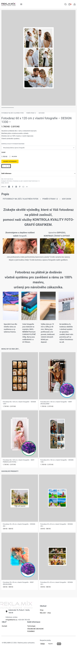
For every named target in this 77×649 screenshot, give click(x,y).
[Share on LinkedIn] (16, 187)
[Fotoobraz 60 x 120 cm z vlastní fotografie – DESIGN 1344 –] (19, 375)
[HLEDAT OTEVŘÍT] (65, 4)
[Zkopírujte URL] (27, 187)
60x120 (7, 183)
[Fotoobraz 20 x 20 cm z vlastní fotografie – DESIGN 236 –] (57, 498)
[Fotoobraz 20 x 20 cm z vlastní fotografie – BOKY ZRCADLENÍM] (19, 556)
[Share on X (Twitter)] (9, 187)
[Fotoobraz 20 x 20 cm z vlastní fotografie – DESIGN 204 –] (19, 498)
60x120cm (41, 113)
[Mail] (23, 187)
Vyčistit (3, 152)
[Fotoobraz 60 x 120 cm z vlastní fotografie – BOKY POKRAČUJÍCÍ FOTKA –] (19, 434)
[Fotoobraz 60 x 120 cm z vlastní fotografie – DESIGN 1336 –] (57, 434)
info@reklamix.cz (11, 620)
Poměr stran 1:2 (31, 113)
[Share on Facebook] (12, 187)
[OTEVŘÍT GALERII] (38, 58)
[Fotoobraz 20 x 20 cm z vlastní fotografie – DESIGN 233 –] (57, 556)
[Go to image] (7, 107)
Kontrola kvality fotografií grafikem (12, 143)
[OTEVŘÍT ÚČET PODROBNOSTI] (75, 4)
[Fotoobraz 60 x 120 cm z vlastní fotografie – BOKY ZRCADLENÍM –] (57, 375)
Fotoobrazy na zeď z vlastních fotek (12, 113)
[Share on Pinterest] (20, 187)
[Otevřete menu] (21, 4)
